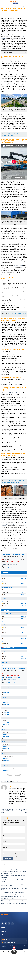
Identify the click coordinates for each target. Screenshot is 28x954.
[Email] (12, 923)
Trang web (5, 847)
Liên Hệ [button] (3, 935)
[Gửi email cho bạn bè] (15, 775)
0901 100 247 (23, 627)
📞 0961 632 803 (5, 726)
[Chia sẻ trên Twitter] (13, 775)
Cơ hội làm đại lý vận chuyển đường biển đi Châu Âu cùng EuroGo (14, 889)
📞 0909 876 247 (5, 692)
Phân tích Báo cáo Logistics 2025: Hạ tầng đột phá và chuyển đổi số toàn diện (13, 884)
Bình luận (5, 824)
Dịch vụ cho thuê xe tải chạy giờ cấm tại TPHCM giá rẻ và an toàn (7, 811)
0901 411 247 (23, 581)
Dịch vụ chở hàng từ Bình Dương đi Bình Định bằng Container (14, 524)
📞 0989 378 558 (5, 712)
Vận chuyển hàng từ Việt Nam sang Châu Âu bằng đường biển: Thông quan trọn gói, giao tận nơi (13, 893)
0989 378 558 (10, 561)
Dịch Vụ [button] (3, 927)
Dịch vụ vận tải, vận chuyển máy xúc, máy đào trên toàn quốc (21, 811)
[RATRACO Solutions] (14, 915)
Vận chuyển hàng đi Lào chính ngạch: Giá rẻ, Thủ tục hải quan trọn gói (13, 876)
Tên (4, 835)
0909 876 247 (23, 578)
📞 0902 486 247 (5, 748)
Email (4, 841)
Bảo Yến (12, 14)
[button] (2, 2)
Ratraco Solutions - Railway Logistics (16, 680)
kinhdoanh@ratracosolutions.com (13, 563)
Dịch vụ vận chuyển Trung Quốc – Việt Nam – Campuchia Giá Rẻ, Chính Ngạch (13, 904)
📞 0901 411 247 (5, 694)
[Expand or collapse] (25, 52)
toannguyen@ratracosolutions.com (9, 564)
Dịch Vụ (2, 6)
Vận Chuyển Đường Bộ (19, 6)
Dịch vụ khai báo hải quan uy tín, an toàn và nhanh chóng (13, 900)
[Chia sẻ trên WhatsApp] (8, 775)
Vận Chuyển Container (9, 6)
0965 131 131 (16, 561)
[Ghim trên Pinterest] (17, 775)
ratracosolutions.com (12, 567)
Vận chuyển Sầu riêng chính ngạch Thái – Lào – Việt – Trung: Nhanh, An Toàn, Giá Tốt (13, 897)
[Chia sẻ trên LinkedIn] (20, 775)
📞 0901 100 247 (5, 746)
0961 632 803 (23, 594)
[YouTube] (6, 923)
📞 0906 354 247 (5, 736)
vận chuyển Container (18, 265)
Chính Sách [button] (4, 931)
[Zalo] (9, 923)
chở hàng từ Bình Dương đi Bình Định (13, 392)
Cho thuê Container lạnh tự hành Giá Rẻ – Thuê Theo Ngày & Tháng (14, 880)
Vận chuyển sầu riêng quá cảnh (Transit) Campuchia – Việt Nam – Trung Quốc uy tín (14, 872)
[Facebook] (2, 923)
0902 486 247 (23, 583)
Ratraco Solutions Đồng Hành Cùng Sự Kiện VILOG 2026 (13, 869)
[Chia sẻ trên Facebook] (10, 775)
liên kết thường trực (15, 781)
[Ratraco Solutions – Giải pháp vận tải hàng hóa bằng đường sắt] (14, 2)
